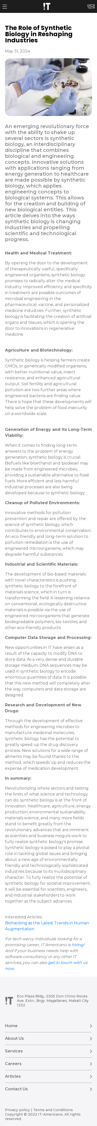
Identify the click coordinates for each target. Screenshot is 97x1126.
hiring (77, 944)
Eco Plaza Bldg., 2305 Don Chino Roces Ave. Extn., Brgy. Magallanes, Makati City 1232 (53, 1000)
